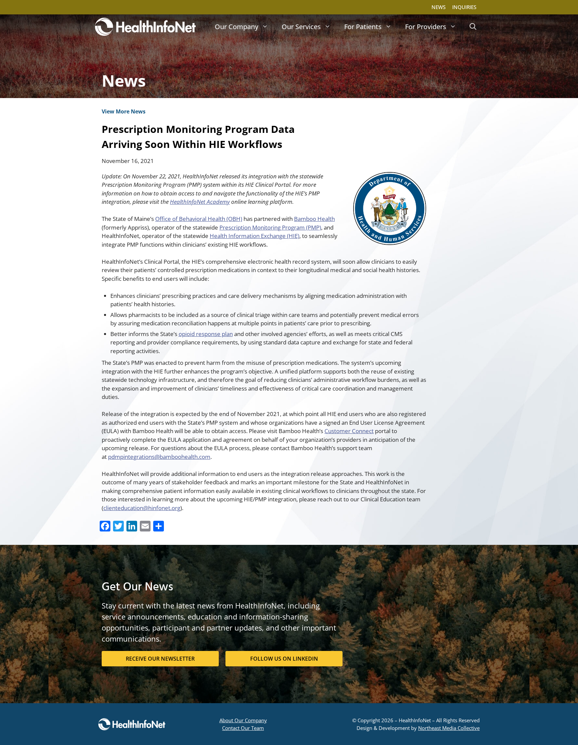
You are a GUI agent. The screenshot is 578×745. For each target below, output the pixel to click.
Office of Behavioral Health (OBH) (198, 219)
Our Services (301, 26)
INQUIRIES (464, 7)
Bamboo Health (314, 219)
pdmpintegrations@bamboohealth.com (159, 457)
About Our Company (243, 720)
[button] (473, 26)
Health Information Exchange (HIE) (254, 236)
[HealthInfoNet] (145, 26)
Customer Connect (349, 431)
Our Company (236, 26)
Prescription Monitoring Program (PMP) (270, 227)
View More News (124, 111)
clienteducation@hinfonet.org (141, 508)
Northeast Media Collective (449, 728)
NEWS (438, 7)
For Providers (425, 26)
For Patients (363, 26)
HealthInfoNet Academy (200, 201)
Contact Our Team (243, 728)
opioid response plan (206, 334)
